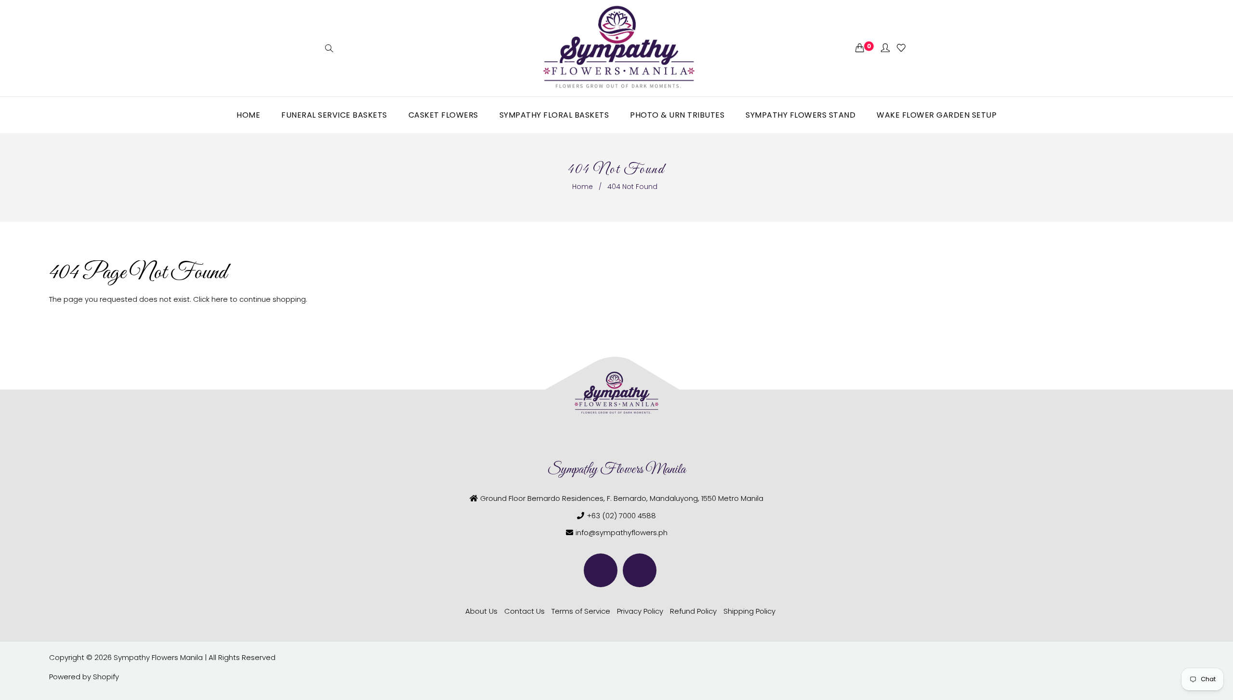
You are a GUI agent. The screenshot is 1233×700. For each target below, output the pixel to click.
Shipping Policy (749, 611)
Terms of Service (580, 611)
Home (582, 186)
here (219, 299)
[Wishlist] (901, 48)
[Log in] (885, 48)
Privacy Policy (640, 611)
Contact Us (524, 611)
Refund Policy (693, 611)
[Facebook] (600, 570)
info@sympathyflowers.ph (622, 532)
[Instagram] (639, 570)
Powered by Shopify (84, 677)
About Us (481, 611)
